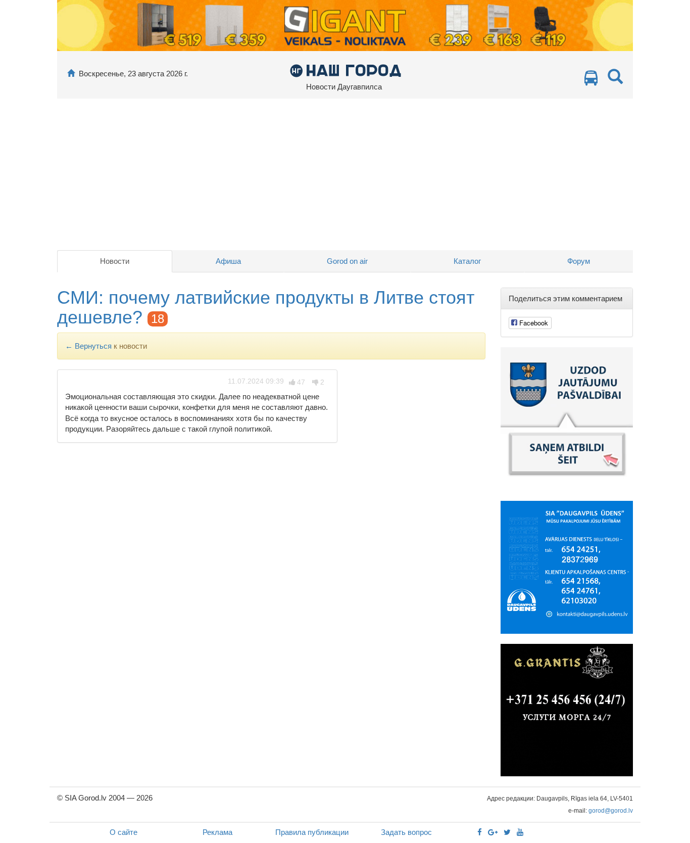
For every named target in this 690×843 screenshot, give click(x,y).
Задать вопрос (406, 832)
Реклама (217, 832)
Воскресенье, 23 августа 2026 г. (133, 73)
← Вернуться (88, 346)
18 (157, 318)
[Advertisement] (345, 174)
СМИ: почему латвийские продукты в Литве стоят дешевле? (265, 307)
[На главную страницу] (71, 73)
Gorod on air (347, 261)
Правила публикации (312, 832)
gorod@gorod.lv (610, 810)
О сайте (123, 832)
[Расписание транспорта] (591, 80)
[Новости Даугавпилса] (345, 70)
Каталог (467, 261)
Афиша (228, 261)
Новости (114, 261)
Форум (578, 261)
